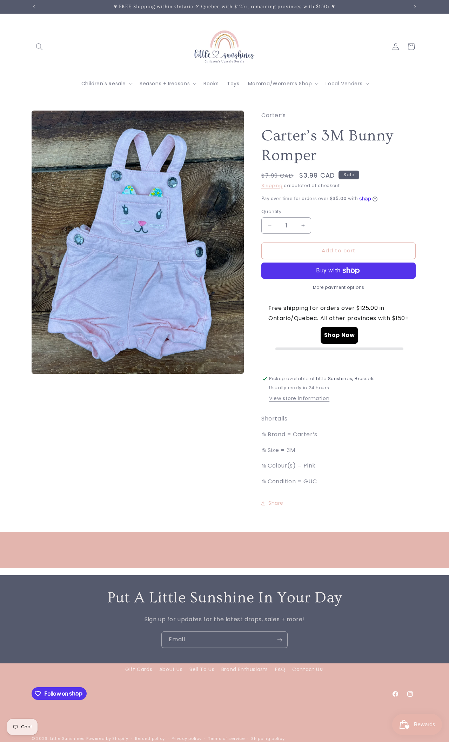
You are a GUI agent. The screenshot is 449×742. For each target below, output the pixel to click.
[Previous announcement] (34, 6)
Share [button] (275, 502)
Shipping (272, 185)
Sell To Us (201, 669)
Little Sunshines (67, 738)
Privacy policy (187, 738)
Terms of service (226, 738)
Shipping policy (268, 738)
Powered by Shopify (107, 738)
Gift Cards (138, 669)
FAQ (280, 669)
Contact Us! (308, 669)
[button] (39, 46)
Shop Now (339, 335)
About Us (171, 669)
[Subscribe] (279, 639)
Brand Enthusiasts (244, 669)
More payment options (338, 287)
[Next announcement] (415, 6)
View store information (299, 398)
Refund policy (150, 738)
